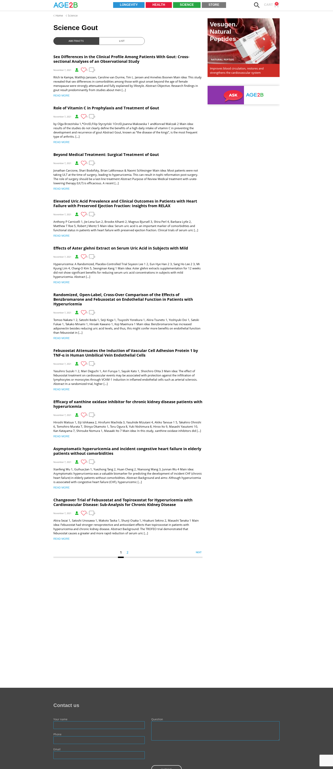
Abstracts (76, 41)
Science (187, 4)
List (122, 41)
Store (214, 4)
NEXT (199, 552)
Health (158, 4)
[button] (257, 5)
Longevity (129, 4)
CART (270, 4)
